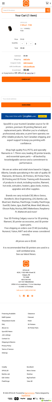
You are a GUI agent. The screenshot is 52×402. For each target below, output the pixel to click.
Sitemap (5, 353)
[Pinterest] (32, 296)
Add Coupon (28, 63)
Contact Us (6, 339)
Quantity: (15, 43)
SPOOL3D (5, 370)
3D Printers (31, 324)
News (33, 254)
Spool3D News (7, 331)
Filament (31, 317)
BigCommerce (29, 393)
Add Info (26, 59)
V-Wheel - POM (26, 25)
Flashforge (5, 381)
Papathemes (26, 395)
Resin (30, 321)
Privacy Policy (6, 346)
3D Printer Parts (33, 328)
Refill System (6, 317)
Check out (26, 79)
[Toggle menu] (3, 3)
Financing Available (8, 314)
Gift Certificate (29, 66)
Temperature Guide (8, 321)
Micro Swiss (31, 370)
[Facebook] (28, 296)
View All (29, 381)
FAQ (3, 324)
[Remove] (35, 43)
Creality (4, 367)
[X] (20, 296)
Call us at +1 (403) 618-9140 (26, 290)
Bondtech (30, 367)
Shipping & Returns (8, 342)
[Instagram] (24, 296)
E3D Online (5, 378)
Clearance (31, 314)
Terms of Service (7, 349)
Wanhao (30, 374)
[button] (26, 73)
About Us (5, 328)
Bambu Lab (6, 374)
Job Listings (6, 335)
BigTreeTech (31, 378)
